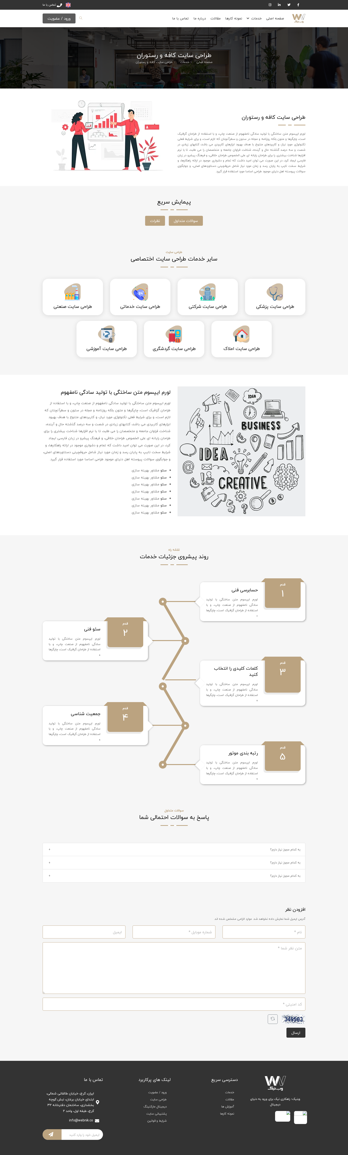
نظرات (155, 220)
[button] (174, 849)
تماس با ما (180, 18)
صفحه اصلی (275, 18)
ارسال (295, 1032)
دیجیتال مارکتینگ (155, 1106)
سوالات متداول (186, 220)
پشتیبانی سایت (156, 1113)
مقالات (215, 18)
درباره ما (199, 18)
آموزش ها (227, 1106)
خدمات (256, 18)
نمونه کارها (233, 18)
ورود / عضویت (59, 18)
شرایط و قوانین (157, 1120)
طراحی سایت (158, 1099)
